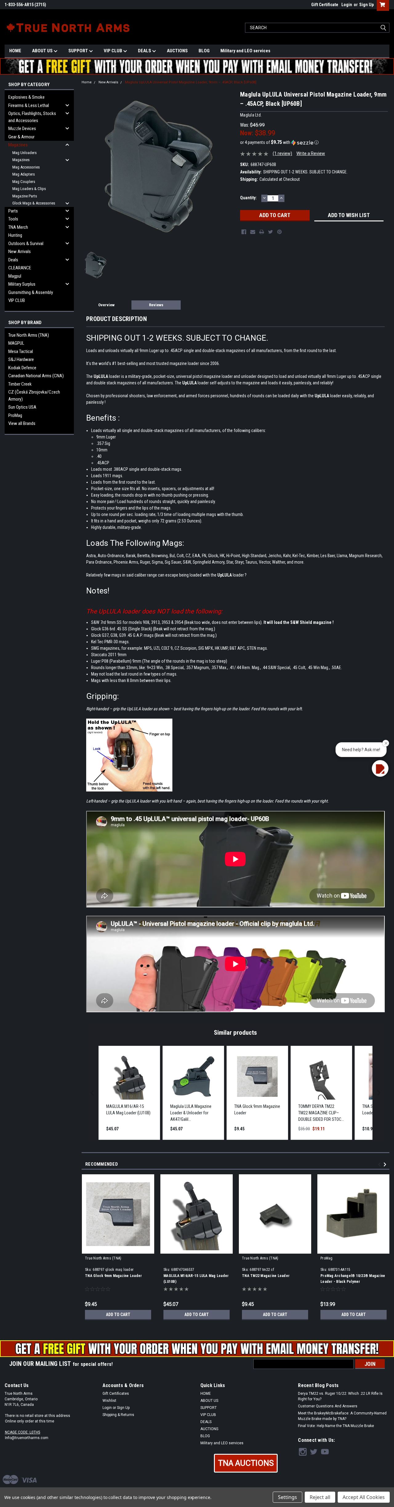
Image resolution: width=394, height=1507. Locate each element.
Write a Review (310, 153)
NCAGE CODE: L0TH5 (22, 1432)
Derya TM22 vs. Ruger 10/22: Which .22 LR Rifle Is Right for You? (340, 1396)
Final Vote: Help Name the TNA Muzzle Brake (336, 1426)
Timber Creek (20, 384)
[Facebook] (243, 231)
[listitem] (129, 1093)
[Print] (261, 231)
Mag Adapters (23, 174)
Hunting (15, 235)
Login (346, 4)
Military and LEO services (245, 51)
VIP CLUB (113, 51)
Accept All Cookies (364, 1497)
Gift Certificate (324, 4)
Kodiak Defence (22, 368)
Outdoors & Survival (25, 243)
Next (386, 1164)
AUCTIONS (177, 51)
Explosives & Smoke (26, 97)
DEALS (145, 51)
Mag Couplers (23, 181)
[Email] (252, 231)
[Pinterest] (279, 231)
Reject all (320, 1497)
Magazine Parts (24, 196)
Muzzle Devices (22, 128)
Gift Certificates (116, 1393)
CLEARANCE (19, 268)
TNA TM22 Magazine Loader (266, 1276)
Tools (13, 219)
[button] (314, 142)
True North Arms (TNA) (28, 335)
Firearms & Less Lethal (28, 105)
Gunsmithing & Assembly (30, 292)
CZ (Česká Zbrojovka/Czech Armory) (34, 395)
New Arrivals (19, 251)
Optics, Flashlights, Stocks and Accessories (32, 117)
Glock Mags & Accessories (33, 203)
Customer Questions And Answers (327, 1406)
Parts (13, 211)
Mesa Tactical (20, 351)
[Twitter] (270, 231)
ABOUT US (43, 51)
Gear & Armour (21, 137)
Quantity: (248, 197)
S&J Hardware (21, 359)
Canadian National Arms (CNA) (36, 376)
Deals (13, 260)
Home (87, 82)
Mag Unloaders (24, 152)
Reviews (156, 305)
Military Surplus (21, 284)
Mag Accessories (26, 167)
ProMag (15, 415)
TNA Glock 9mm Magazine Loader (113, 1276)
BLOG (204, 51)
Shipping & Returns (118, 1415)
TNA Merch (18, 227)
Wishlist (109, 1400)
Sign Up (366, 4)
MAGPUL (16, 343)
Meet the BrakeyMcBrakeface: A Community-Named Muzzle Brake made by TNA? (342, 1416)
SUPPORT (78, 51)
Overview (106, 305)
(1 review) (282, 153)
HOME (15, 51)
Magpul (14, 276)
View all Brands (21, 423)
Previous (380, 1164)
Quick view (354, 1249)
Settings (287, 1497)
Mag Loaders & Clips (29, 188)
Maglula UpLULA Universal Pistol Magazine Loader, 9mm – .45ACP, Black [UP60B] (190, 82)
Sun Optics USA (22, 407)
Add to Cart (118, 1314)
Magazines (18, 145)
